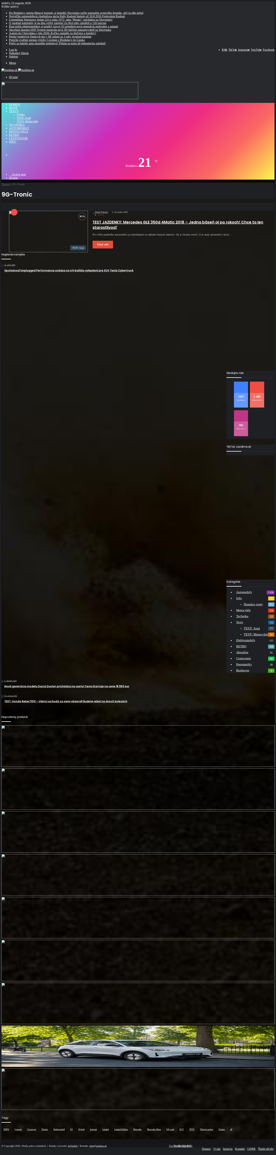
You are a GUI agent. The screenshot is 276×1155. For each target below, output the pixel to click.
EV (71, 1129)
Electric (44, 1129)
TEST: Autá (24, 118)
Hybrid (81, 1129)
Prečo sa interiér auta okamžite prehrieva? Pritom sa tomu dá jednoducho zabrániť (57, 43)
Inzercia (227, 1148)
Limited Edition (121, 1129)
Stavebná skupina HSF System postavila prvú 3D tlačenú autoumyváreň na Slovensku (60, 29)
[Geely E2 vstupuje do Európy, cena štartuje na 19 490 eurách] (138, 1046)
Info (12, 141)
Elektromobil (59, 1129)
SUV (181, 1129)
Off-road (170, 1129)
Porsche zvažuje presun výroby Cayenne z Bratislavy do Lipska (47, 40)
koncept (93, 1129)
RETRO (14, 135)
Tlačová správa (206, 1129)
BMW (6, 1129)
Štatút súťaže (266, 1148)
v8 (231, 1129)
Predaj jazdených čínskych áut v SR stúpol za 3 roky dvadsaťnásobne (50, 36)
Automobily (19, 128)
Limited (105, 1129)
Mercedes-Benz (154, 1129)
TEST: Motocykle (27, 121)
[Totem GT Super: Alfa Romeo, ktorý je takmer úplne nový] (138, 789)
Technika (17, 124)
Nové (13, 107)
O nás (216, 1148)
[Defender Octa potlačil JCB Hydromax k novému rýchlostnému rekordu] (138, 1003)
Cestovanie (18, 138)
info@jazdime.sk (98, 1145)
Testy (14, 111)
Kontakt (240, 1148)
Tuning (221, 1129)
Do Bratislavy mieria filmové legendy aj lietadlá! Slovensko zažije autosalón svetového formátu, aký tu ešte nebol (76, 12)
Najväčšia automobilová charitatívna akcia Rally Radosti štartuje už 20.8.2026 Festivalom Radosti (67, 16)
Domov (15, 104)
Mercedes (137, 1129)
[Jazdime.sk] (18, 70)
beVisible (73, 1145)
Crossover (31, 1129)
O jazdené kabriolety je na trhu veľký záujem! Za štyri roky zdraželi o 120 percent (57, 23)
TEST (192, 1129)
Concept (18, 1129)
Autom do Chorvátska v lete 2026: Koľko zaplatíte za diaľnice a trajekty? (52, 33)
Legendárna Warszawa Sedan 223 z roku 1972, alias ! (60, 19)
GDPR (251, 1148)
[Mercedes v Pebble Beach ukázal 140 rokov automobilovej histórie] (138, 832)
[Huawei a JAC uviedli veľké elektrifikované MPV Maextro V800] (138, 917)
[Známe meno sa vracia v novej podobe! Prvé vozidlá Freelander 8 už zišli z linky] (138, 874)
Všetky (21, 114)
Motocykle (18, 131)
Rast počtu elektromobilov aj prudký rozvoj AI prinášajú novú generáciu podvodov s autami (63, 26)
